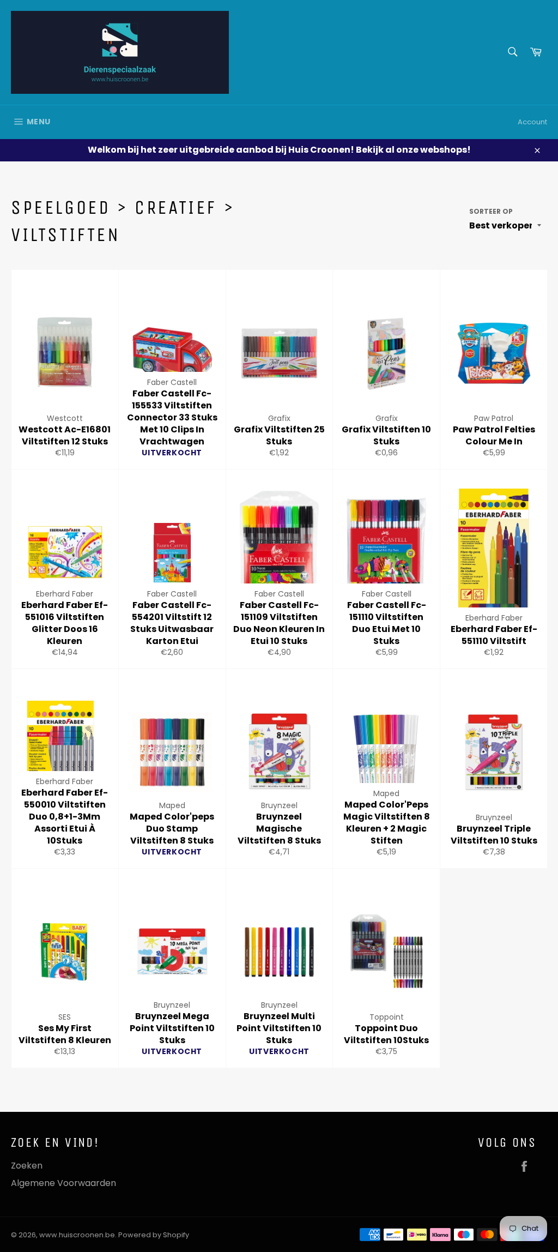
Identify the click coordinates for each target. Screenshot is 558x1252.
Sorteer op (491, 211)
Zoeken (27, 1165)
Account (532, 122)
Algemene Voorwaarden (63, 1183)
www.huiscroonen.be (77, 1234)
